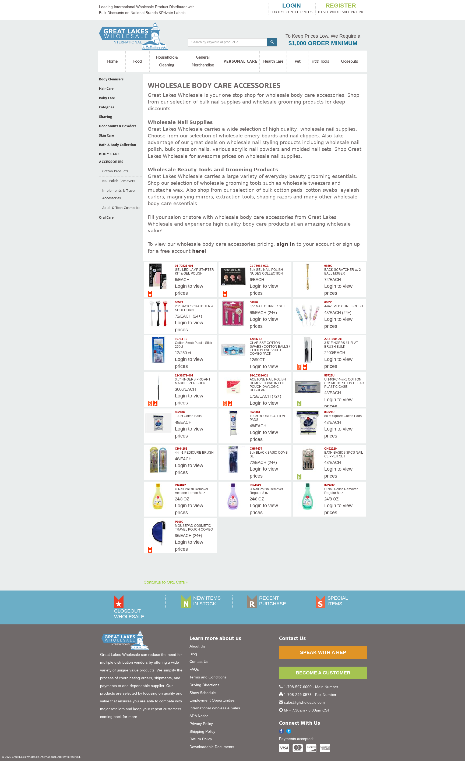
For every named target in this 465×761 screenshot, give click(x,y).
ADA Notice (199, 716)
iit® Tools (320, 61)
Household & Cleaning (167, 61)
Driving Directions (204, 685)
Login (181, 286)
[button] (288, 731)
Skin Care (106, 135)
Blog (193, 654)
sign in (286, 244)
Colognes (106, 107)
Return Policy (200, 739)
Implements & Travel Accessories (118, 194)
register (341, 5)
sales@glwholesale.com (304, 702)
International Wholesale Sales (214, 708)
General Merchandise (203, 61)
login (291, 5)
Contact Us (198, 661)
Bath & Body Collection (117, 145)
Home (112, 61)
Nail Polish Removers (118, 181)
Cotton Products (115, 171)
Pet (297, 61)
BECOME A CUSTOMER (323, 672)
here (198, 251)
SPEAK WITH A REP (323, 652)
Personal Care (241, 61)
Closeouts (349, 61)
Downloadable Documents (211, 747)
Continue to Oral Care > (166, 582)
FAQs (194, 669)
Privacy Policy (201, 723)
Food (137, 61)
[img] (159, 276)
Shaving (105, 117)
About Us (197, 646)
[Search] (272, 42)
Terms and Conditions (208, 677)
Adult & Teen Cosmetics (121, 208)
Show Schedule (202, 693)
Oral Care (106, 217)
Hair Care (106, 89)
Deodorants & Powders (117, 126)
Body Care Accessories (111, 158)
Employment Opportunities (212, 700)
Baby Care (107, 98)
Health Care (273, 61)
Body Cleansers (111, 79)
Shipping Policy (202, 731)
